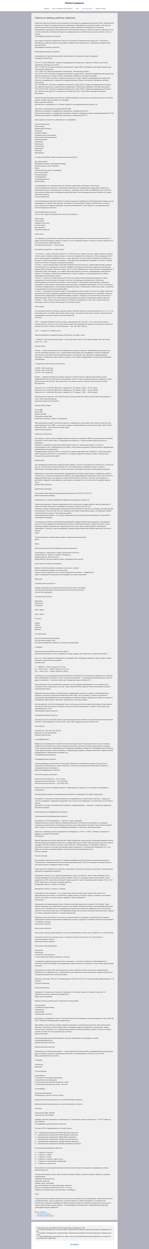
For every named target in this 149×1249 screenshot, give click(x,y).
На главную (74, 1244)
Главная (46, 8)
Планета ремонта (74, 3)
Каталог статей (100, 8)
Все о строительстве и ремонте (62, 8)
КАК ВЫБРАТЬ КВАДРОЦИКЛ (45, 1215)
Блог (77, 8)
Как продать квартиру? (44, 1214)
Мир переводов (87, 8)
